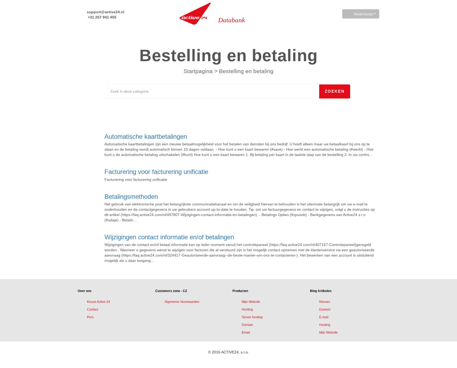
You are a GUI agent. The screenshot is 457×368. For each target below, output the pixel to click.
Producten (240, 291)
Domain (247, 325)
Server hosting (252, 317)
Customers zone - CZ (171, 291)
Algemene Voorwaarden (181, 302)
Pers (90, 317)
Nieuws (324, 302)
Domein (325, 309)
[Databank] (195, 14)
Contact (92, 309)
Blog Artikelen (320, 291)
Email (246, 332)
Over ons (85, 291)
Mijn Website (251, 302)
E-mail (323, 317)
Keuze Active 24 (98, 302)
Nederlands (363, 14)
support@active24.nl (105, 12)
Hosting (247, 309)
